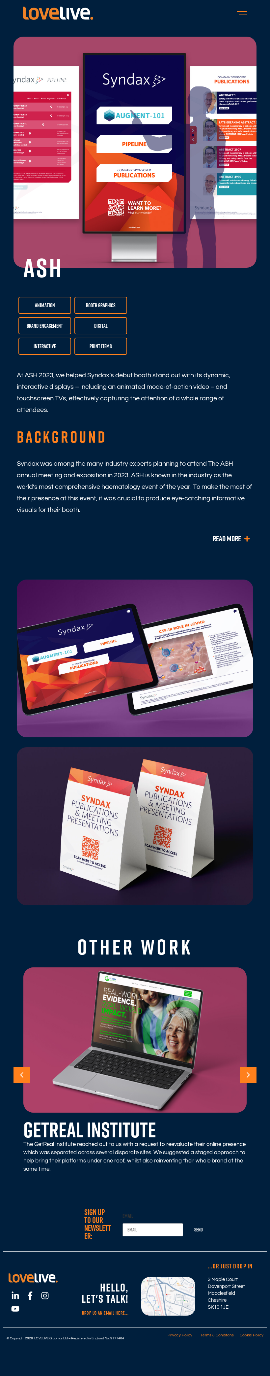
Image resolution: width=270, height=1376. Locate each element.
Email (127, 1216)
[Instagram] (44, 1295)
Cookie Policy (250, 1335)
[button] (22, 1075)
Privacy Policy (180, 1335)
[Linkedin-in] (15, 1295)
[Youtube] (15, 1309)
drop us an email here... (105, 1313)
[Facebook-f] (30, 1295)
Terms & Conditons (215, 1335)
